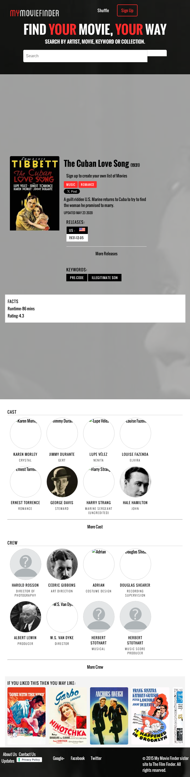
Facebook (78, 758)
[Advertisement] (115, 115)
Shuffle (103, 10)
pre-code (77, 277)
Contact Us (27, 754)
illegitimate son (105, 277)
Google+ (59, 758)
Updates (7, 761)
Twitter (96, 758)
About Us (10, 754)
